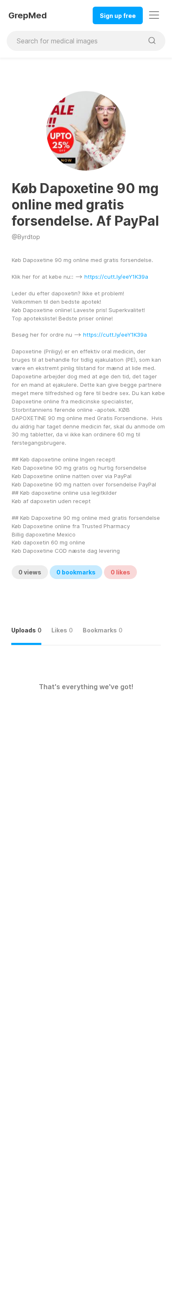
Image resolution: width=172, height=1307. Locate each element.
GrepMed (27, 15)
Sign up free (118, 15)
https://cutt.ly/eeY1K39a (116, 276)
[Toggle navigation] (154, 15)
